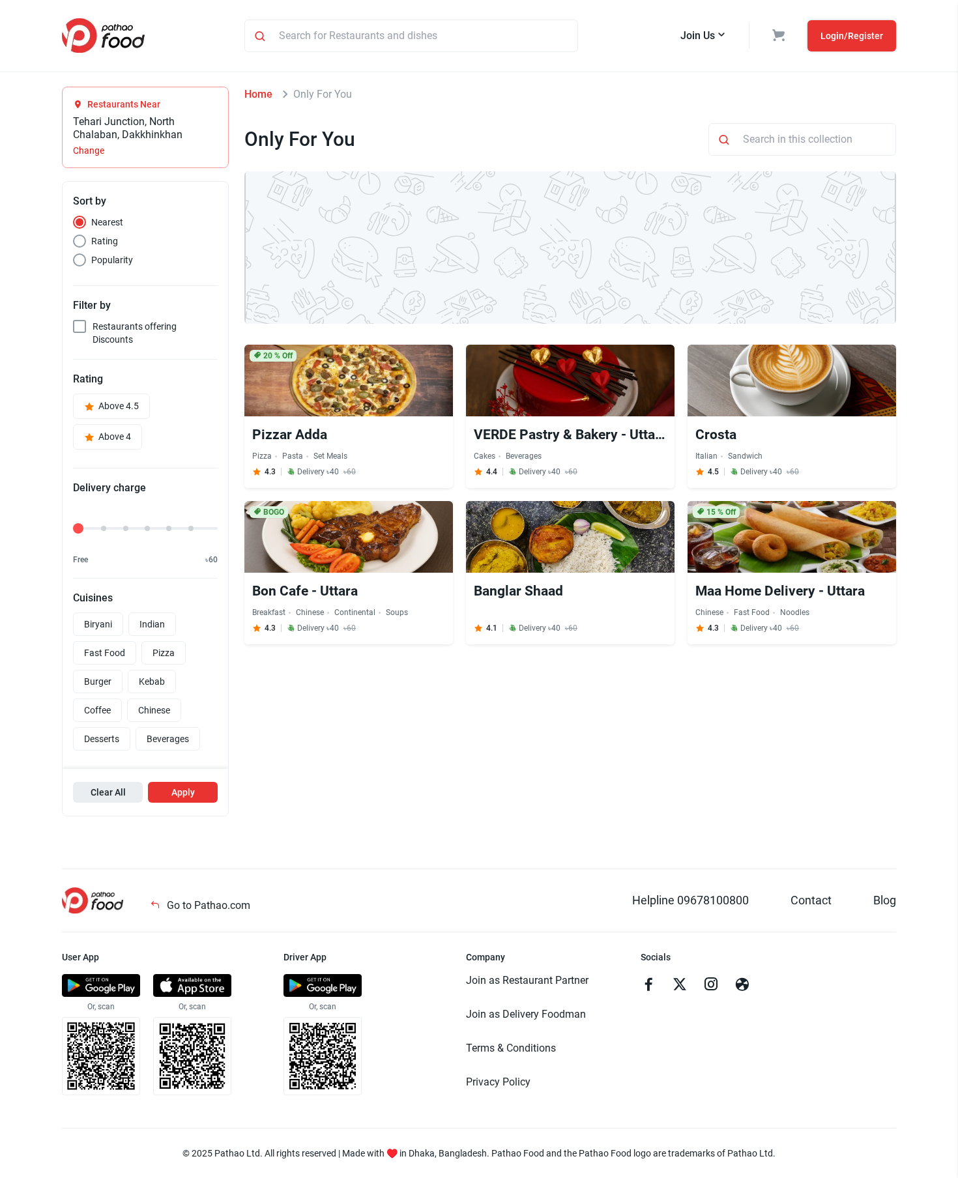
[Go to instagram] (711, 986)
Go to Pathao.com (207, 905)
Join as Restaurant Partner (527, 980)
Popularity (112, 260)
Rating (104, 241)
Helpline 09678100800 (690, 900)
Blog (884, 900)
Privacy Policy (498, 1082)
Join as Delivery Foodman (526, 1014)
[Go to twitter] (680, 986)
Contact (811, 900)
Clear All (108, 792)
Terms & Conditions (511, 1048)
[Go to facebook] (648, 986)
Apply (183, 792)
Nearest (107, 222)
